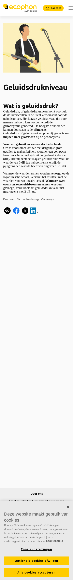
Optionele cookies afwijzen (36, 561)
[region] (36, 540)
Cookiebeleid (54, 541)
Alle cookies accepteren (36, 572)
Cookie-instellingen (36, 549)
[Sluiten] (68, 507)
